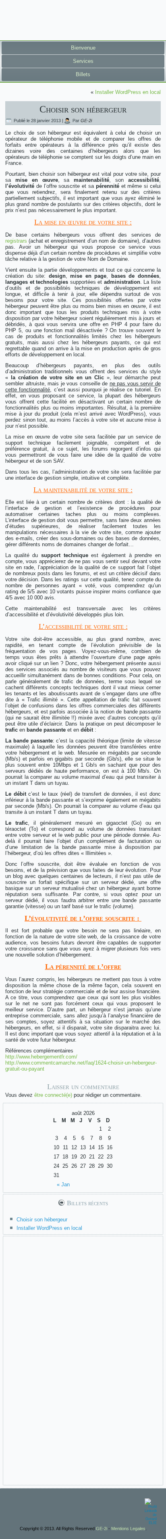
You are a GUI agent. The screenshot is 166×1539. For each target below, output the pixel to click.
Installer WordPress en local (128, 92)
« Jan (63, 1184)
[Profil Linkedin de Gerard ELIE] (150, 1510)
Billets (83, 74)
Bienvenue (83, 48)
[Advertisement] (83, 1360)
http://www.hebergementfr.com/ (41, 1057)
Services (83, 61)
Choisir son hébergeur (42, 1220)
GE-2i (86, 120)
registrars (16, 241)
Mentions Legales (128, 1528)
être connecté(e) (53, 1095)
